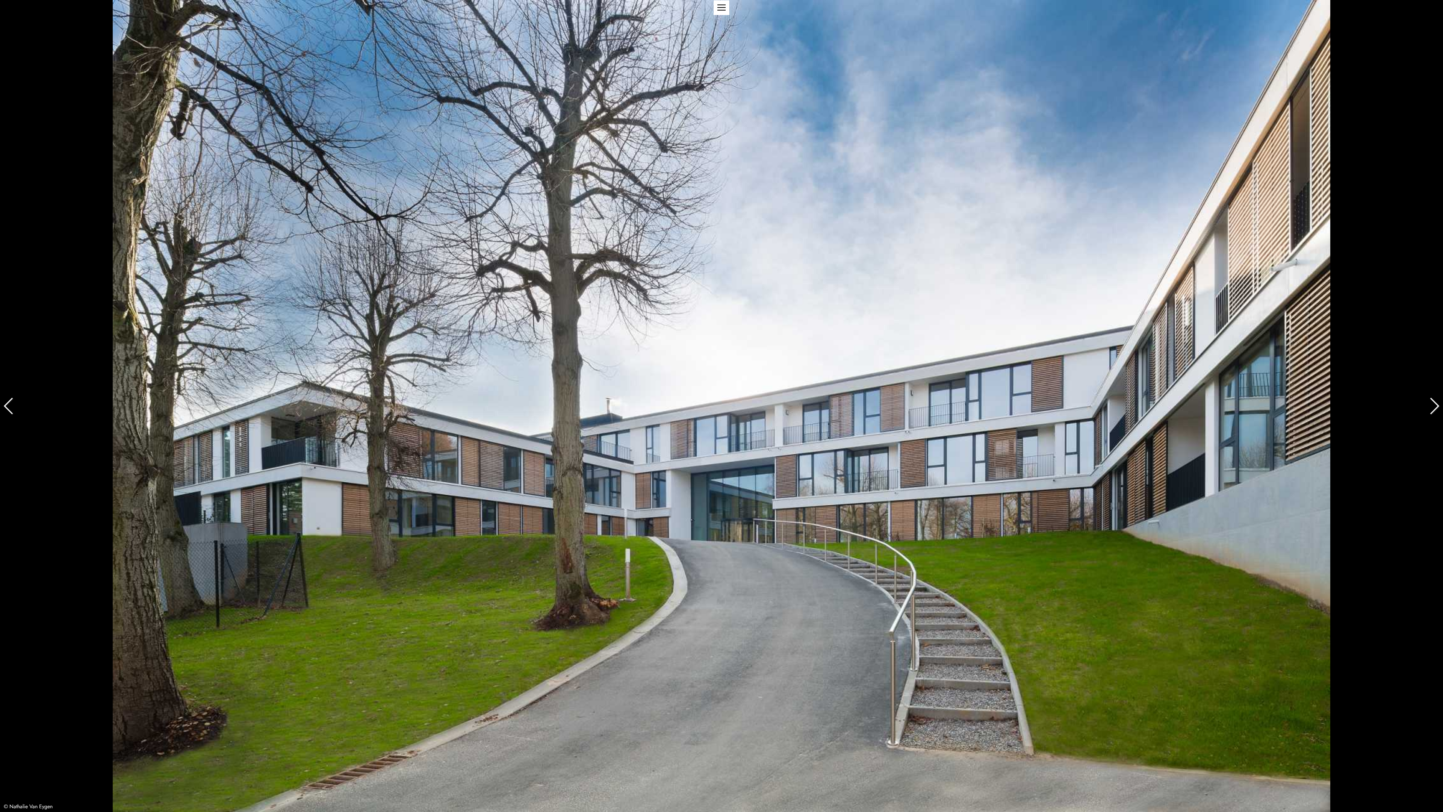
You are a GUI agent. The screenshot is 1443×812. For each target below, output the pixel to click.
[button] (721, 7)
